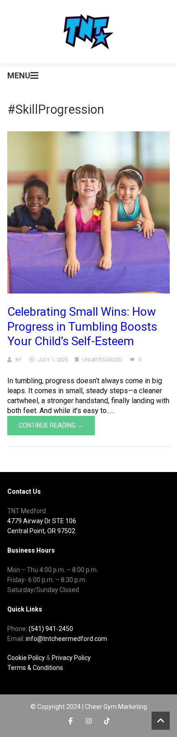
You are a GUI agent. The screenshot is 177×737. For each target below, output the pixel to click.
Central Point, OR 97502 (41, 531)
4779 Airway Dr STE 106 (41, 521)
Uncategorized (102, 360)
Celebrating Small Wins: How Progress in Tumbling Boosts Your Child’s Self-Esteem (82, 326)
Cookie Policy (26, 657)
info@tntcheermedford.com (66, 638)
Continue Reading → (51, 425)
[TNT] (88, 32)
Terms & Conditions (35, 667)
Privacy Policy (71, 657)
